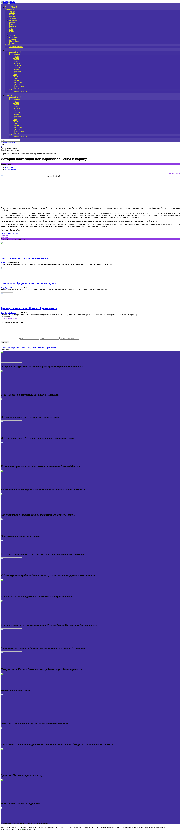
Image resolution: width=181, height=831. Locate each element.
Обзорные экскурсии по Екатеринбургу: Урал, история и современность (29, 348)
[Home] (8, 3)
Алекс (3, 262)
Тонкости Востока (16, 47)
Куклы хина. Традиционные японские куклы (29, 283)
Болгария (13, 20)
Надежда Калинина (8, 288)
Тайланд (12, 33)
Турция (12, 35)
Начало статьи (10, 167)
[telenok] (24, 176)
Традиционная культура (9, 233)
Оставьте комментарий (9, 318)
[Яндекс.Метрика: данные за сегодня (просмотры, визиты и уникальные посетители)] (29, 829)
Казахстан (13, 26)
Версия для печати (172, 173)
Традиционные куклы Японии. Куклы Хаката (29, 308)
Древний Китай (11, 7)
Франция (12, 39)
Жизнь (7, 45)
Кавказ (11, 15)
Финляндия (13, 37)
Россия (12, 16)
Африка (12, 13)
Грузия (11, 24)
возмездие (4, 235)
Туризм (12, 11)
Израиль (12, 28)
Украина (12, 18)
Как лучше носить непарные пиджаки (24, 258)
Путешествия (10, 9)
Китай (11, 32)
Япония (12, 43)
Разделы (8, 95)
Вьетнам (12, 22)
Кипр (11, 30)
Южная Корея (14, 41)
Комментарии (10, 169)
